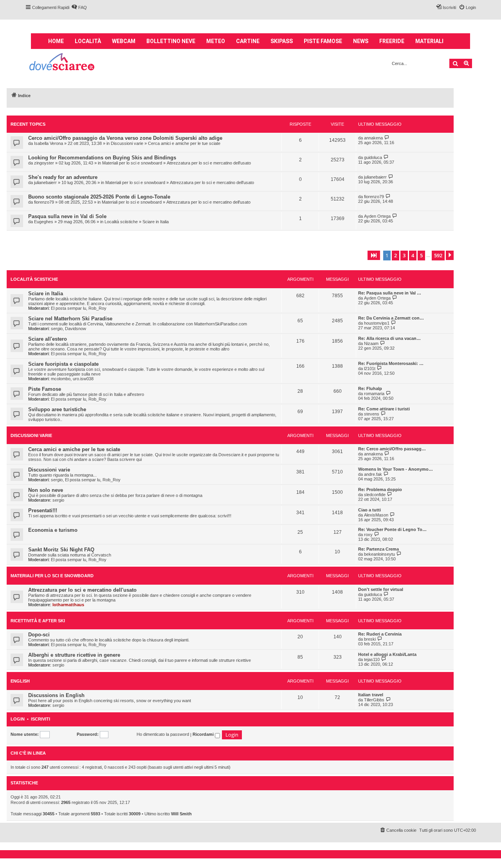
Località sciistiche (121, 221)
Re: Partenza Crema (378, 549)
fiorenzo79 (44, 202)
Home (56, 41)
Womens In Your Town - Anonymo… (395, 469)
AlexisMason (376, 515)
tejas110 (372, 659)
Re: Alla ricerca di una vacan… (389, 338)
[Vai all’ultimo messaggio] (387, 137)
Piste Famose (44, 389)
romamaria (374, 393)
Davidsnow (75, 328)
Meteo (215, 41)
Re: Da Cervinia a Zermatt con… (391, 318)
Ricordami (204, 734)
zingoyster (44, 163)
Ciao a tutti (369, 510)
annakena (373, 137)
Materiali (429, 41)
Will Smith (181, 813)
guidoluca (373, 157)
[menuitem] (79, 7)
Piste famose (323, 41)
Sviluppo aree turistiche (57, 409)
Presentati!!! (42, 510)
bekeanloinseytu (379, 554)
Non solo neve (45, 490)
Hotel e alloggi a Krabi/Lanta (387, 654)
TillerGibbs (374, 699)
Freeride (391, 41)
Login (18, 719)
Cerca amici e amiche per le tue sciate (184, 143)
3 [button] (404, 255)
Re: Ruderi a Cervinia (380, 634)
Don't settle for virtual (380, 589)
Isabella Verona (48, 143)
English (20, 681)
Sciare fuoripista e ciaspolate (63, 364)
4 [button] (412, 255)
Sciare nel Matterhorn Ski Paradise (70, 319)
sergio (57, 328)
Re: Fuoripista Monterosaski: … (391, 363)
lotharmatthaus (68, 604)
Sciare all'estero (47, 339)
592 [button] (438, 255)
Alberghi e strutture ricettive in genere (74, 655)
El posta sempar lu (68, 308)
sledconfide (375, 494)
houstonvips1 (376, 323)
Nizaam (371, 343)
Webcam (123, 41)
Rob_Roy (97, 308)
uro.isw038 (83, 378)
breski (370, 639)
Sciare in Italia (155, 221)
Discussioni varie (127, 143)
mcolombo (60, 378)
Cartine (248, 41)
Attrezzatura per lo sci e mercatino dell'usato (209, 163)
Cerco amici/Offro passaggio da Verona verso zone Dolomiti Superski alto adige (125, 138)
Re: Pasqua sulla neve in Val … (389, 293)
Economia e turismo (52, 530)
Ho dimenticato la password (163, 734)
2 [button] (395, 255)
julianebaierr (45, 182)
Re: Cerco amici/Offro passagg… (392, 448)
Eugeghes (43, 221)
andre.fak (373, 474)
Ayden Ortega (377, 216)
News (360, 41)
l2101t (369, 368)
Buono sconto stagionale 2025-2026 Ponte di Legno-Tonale (99, 197)
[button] (374, 255)
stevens (371, 414)
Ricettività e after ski (38, 620)
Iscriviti (40, 719)
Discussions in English (56, 695)
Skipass (281, 41)
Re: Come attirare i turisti (384, 408)
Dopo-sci (39, 635)
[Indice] (62, 63)
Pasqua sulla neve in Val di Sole (67, 216)
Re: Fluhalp (370, 388)
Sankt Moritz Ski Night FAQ (61, 550)
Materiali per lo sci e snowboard (132, 163)
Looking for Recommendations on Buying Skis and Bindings (102, 158)
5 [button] (421, 255)
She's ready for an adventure (62, 177)
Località (88, 41)
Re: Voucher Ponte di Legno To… (392, 529)
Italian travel (370, 694)
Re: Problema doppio (380, 489)
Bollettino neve (170, 41)
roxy (368, 534)
